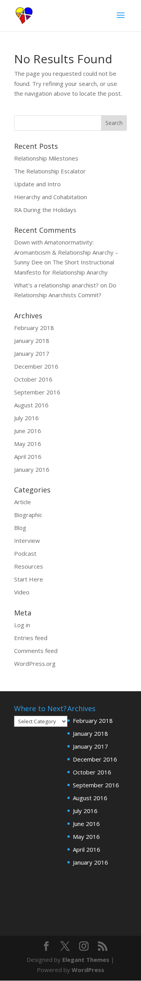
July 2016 (26, 418)
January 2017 (31, 353)
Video (21, 592)
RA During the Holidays (45, 210)
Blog (20, 528)
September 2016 (37, 392)
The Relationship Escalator (50, 171)
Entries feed (30, 638)
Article (22, 502)
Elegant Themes (85, 959)
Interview (27, 540)
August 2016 (31, 405)
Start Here (28, 579)
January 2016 (31, 469)
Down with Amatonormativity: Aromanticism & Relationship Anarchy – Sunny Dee (66, 252)
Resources (28, 566)
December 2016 (36, 366)
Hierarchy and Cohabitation (50, 197)
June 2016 (27, 431)
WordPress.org (35, 663)
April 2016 (28, 456)
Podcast (25, 553)
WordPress (88, 970)
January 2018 (31, 340)
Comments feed (36, 651)
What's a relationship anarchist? (56, 285)
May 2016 (27, 444)
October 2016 (33, 379)
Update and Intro (37, 184)
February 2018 (34, 328)
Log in (22, 625)
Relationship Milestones (46, 158)
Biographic (28, 515)
